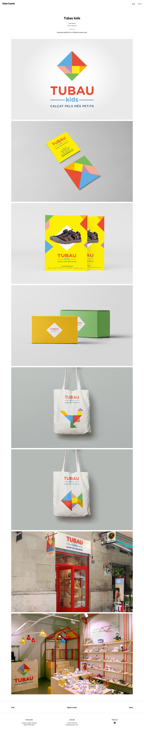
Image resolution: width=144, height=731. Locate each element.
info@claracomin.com (72, 725)
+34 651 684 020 (72, 723)
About (140, 4)
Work (133, 4)
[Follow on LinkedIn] (115, 723)
